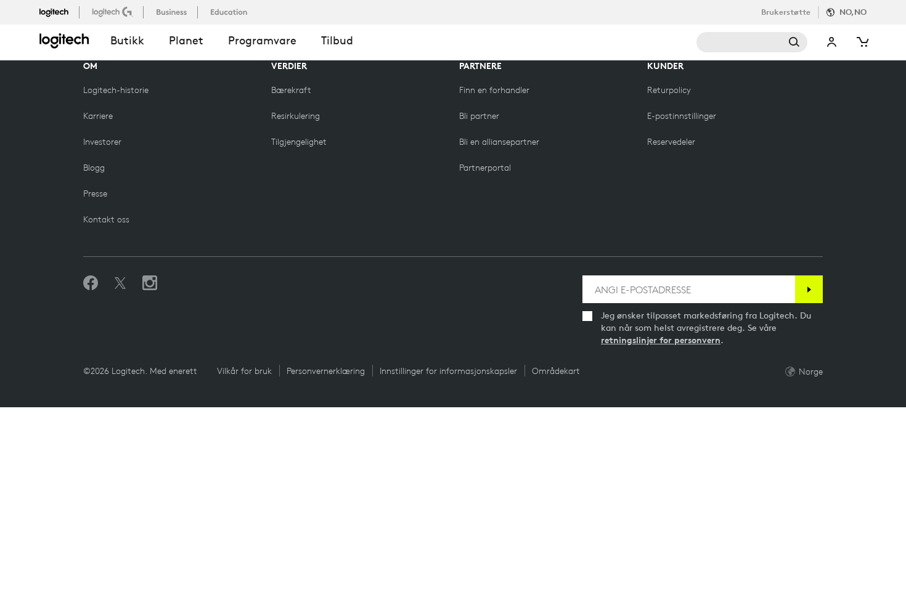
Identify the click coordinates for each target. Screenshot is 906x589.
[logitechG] (113, 11)
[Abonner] (809, 289)
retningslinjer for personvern (660, 340)
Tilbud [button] (337, 40)
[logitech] (59, 11)
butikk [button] (127, 40)
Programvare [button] (262, 40)
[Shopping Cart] (862, 42)
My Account (832, 42)
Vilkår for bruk (244, 370)
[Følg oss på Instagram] (149, 283)
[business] (173, 11)
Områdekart (556, 370)
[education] (230, 11)
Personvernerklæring (326, 370)
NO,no (853, 12)
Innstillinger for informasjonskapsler (448, 370)
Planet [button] (186, 40)
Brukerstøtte (785, 12)
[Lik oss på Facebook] (90, 283)
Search (751, 42)
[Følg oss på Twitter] (120, 283)
